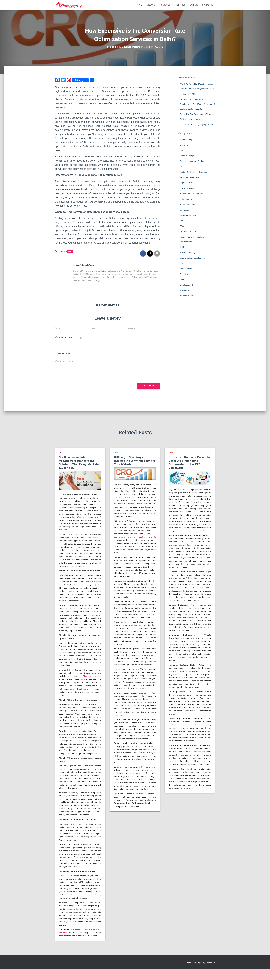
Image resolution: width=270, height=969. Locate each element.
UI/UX (182, 279)
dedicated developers (189, 177)
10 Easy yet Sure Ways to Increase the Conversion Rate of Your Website (134, 460)
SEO (182, 247)
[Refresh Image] (81, 337)
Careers (194, 5)
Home (139, 5)
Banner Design (186, 139)
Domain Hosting (187, 188)
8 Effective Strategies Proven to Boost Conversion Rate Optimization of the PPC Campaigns (189, 462)
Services (165, 5)
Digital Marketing (99, 271)
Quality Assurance (188, 231)
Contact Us (207, 5)
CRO (69, 251)
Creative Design (187, 156)
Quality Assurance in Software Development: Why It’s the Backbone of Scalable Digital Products (197, 104)
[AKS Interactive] (68, 5)
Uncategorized (186, 285)
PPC (182, 226)
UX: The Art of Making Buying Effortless (197, 124)
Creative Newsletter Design (192, 161)
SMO (182, 263)
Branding (184, 145)
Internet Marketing (188, 204)
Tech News (184, 274)
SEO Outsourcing (187, 252)
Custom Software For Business (193, 172)
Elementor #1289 (187, 94)
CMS (182, 150)
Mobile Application (188, 215)
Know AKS (151, 5)
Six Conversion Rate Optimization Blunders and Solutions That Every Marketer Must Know (79, 462)
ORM (182, 221)
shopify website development (192, 258)
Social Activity (186, 269)
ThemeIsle (210, 963)
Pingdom (87, 676)
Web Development (188, 296)
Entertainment (186, 199)
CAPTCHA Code (62, 354)
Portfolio (180, 5)
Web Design (185, 290)
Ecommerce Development (191, 193)
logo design (185, 210)
